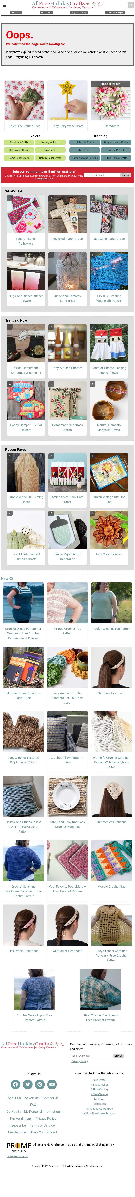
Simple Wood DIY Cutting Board (26, 499)
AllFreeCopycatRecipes (99, 1108)
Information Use (44, 178)
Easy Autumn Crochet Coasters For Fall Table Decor (67, 698)
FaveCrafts (99, 1080)
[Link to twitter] (28, 1084)
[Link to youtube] (52, 1084)
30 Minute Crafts (85, 142)
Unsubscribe (17, 1132)
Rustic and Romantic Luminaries (67, 298)
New (4, 579)
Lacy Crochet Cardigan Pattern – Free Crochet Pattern (111, 955)
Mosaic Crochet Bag (111, 886)
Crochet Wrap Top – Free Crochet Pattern (34, 1017)
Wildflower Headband (67, 951)
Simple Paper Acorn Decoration (67, 556)
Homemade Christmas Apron (67, 427)
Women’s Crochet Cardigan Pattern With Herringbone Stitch (111, 762)
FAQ (33, 1105)
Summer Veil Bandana (111, 822)
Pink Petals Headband (23, 951)
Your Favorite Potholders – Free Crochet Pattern (67, 889)
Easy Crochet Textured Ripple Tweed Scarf (23, 760)
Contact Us (51, 1098)
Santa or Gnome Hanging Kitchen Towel (109, 370)
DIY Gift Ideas (85, 150)
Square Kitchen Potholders (26, 241)
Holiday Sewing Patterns (85, 158)
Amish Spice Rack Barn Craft (67, 499)
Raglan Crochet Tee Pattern (112, 629)
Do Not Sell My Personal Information (33, 1112)
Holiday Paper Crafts (50, 158)
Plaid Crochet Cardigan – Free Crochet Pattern (100, 1017)
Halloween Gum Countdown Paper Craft (23, 695)
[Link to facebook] (15, 1084)
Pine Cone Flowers (109, 554)
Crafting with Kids (50, 142)
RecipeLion (99, 1103)
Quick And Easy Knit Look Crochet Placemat (67, 824)
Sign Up (125, 175)
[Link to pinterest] (40, 1084)
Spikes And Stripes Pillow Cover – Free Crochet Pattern (23, 827)
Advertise (32, 1098)
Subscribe (18, 1125)
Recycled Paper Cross (67, 239)
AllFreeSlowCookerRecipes (99, 1113)
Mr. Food (99, 1099)
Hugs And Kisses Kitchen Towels (26, 298)
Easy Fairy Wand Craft (67, 126)
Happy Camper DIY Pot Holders (26, 427)
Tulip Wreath (110, 126)
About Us (14, 1098)
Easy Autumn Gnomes (67, 368)
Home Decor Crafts (19, 158)
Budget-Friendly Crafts (116, 142)
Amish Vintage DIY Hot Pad (109, 499)
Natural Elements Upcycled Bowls (109, 427)
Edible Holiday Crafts (116, 158)
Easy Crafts (50, 150)
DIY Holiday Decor (19, 150)
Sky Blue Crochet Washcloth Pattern (109, 298)
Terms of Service (42, 1125)
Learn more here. (17, 1156)
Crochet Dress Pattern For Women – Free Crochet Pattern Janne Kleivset (23, 633)
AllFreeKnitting (99, 1089)
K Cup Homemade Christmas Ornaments (26, 370)
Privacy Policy (75, 175)
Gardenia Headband (111, 693)
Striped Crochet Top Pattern (67, 631)
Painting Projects (116, 150)
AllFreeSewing (99, 1094)
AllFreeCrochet (99, 1084)
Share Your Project (43, 1132)
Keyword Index (21, 1119)
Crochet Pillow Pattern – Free (67, 760)
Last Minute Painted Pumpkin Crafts (26, 556)
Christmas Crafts (19, 142)
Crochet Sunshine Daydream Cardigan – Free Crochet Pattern (23, 891)
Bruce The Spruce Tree (24, 126)
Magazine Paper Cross (109, 239)
